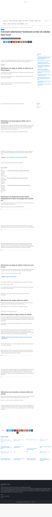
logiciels (42, 488)
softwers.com (39, 106)
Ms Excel (10, 27)
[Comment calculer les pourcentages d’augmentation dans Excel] (45, 454)
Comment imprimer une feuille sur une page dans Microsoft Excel (18, 170)
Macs (40, 20)
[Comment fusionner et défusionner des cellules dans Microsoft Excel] (3, 189)
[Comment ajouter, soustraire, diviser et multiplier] (19, 454)
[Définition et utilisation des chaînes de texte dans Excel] (32, 454)
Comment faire (21, 20)
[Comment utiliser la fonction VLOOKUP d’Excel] (19, 442)
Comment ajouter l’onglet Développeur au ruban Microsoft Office (6, 447)
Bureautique (15, 20)
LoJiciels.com (33, 501)
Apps (8, 20)
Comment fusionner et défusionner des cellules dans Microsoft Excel (18, 185)
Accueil (4, 20)
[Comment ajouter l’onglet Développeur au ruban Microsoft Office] (6, 442)
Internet (36, 20)
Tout (27, 23)
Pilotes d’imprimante (20, 23)
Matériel (4, 23)
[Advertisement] (26, 11)
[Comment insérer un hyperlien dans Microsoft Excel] (32, 443)
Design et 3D (26, 20)
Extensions (32, 20)
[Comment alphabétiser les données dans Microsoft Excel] (6, 454)
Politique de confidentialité (5, 496)
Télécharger (13, 23)
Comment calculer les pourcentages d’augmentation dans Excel (45, 459)
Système (8, 23)
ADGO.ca (38, 107)
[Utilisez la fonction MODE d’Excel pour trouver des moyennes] (3, 180)
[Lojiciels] (26, 2)
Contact (2, 497)
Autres (10, 20)
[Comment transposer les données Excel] (45, 442)
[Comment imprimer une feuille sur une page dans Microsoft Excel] (3, 173)
